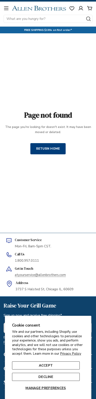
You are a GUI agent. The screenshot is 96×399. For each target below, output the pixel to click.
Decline (45, 377)
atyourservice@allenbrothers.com (40, 275)
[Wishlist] (72, 8)
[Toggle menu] (6, 8)
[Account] (80, 8)
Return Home (48, 148)
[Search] (88, 18)
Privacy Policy (70, 353)
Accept (46, 365)
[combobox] (48, 19)
